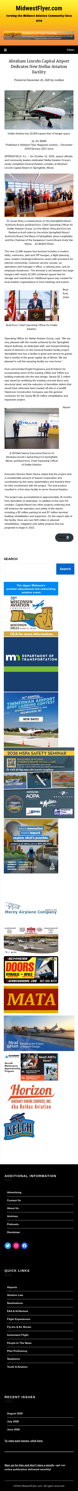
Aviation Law (15, 1295)
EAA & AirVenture (17, 1311)
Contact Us (14, 1200)
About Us (13, 1208)
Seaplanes (13, 1358)
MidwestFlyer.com (39, 8)
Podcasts (13, 1224)
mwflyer (59, 80)
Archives (12, 1216)
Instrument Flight (17, 1334)
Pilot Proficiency (17, 1350)
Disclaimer (13, 1232)
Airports (12, 1287)
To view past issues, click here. (24, 1440)
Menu (70, 49)
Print (62, 537)
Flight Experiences (18, 1319)
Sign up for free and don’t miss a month (29, 1465)
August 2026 (15, 1413)
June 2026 (13, 1429)
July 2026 (13, 1421)
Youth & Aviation (17, 1366)
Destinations (15, 1303)
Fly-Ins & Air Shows (19, 1326)
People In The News (19, 1342)
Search (11, 559)
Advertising (14, 1192)
